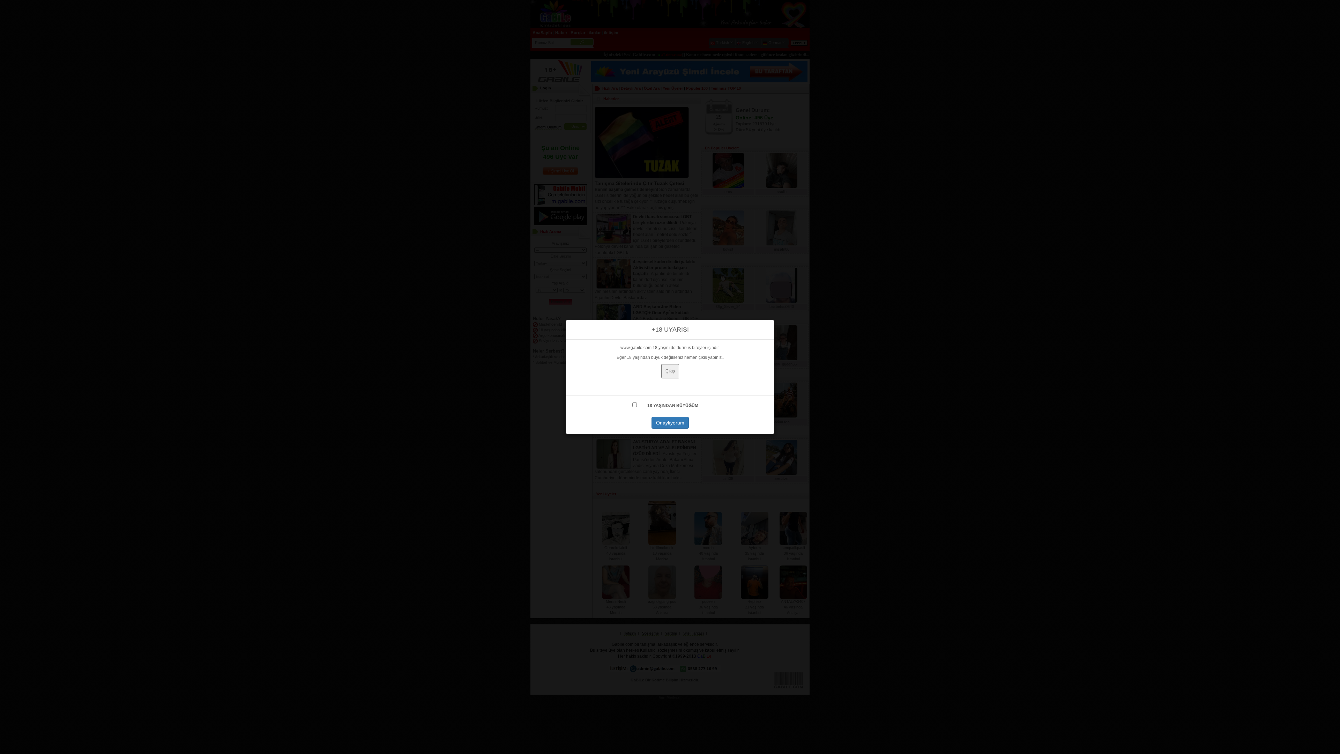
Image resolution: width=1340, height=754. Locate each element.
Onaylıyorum (670, 423)
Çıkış (670, 371)
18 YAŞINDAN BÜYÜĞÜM (672, 405)
